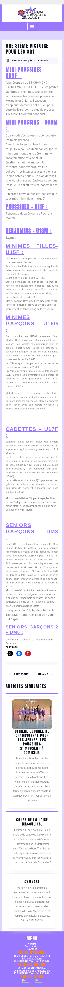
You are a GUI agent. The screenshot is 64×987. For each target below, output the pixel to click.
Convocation (32, 946)
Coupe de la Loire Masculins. (32, 822)
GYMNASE (32, 882)
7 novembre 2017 (18, 60)
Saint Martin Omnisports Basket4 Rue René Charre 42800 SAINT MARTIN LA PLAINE (32, 959)
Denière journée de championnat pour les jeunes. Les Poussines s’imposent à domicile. (32, 741)
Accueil (32, 944)
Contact (32, 949)
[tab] (32, 26)
